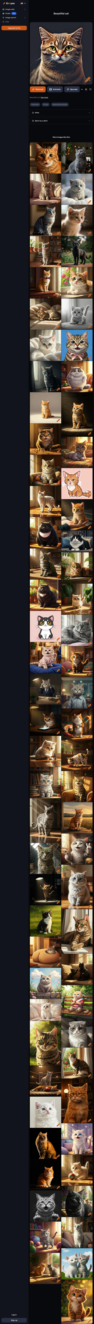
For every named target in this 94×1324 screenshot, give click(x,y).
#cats (45, 105)
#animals (35, 105)
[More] (82, 89)
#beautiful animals (60, 105)
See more (44, 97)
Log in (14, 1315)
